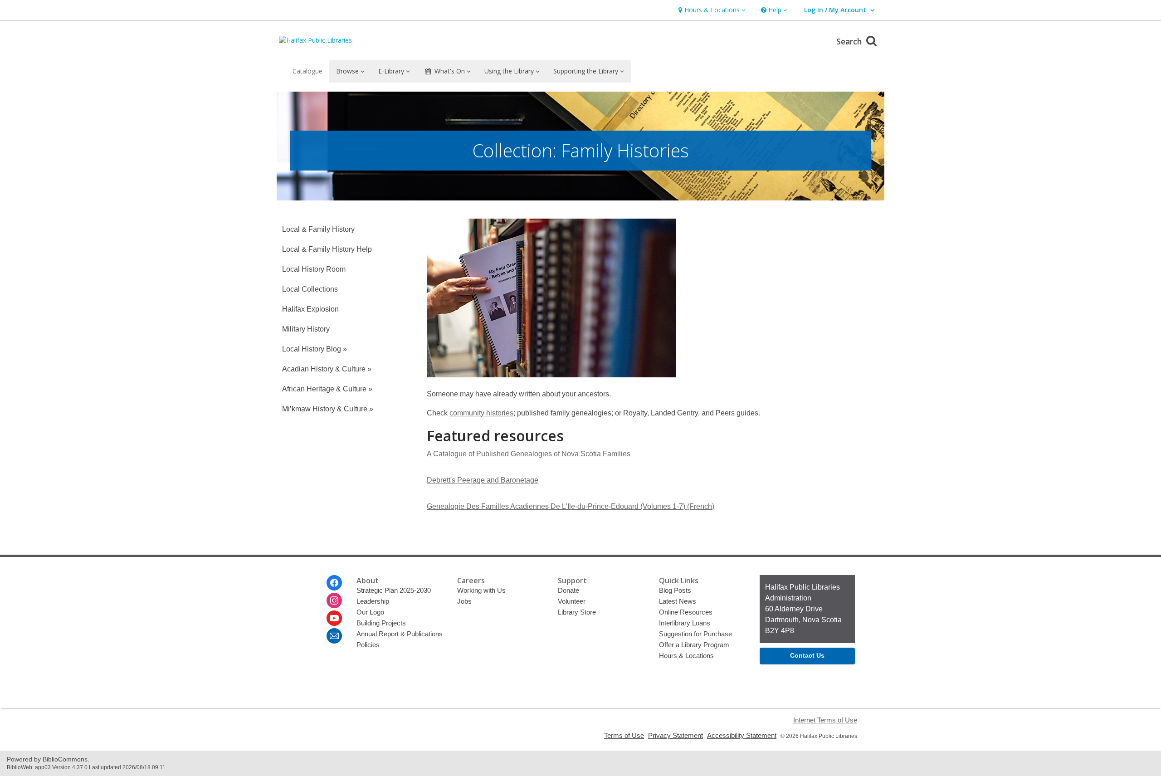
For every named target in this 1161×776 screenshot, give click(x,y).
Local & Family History (318, 229)
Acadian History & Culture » (326, 369)
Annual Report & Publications (399, 634)
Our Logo (370, 612)
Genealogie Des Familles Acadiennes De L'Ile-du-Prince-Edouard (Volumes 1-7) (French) (570, 506)
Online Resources (685, 612)
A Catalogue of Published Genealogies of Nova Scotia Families (528, 454)
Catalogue (307, 71)
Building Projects (381, 623)
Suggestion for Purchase (695, 634)
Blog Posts (675, 590)
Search (850, 41)
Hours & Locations (686, 655)
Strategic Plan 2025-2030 (393, 590)
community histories (481, 413)
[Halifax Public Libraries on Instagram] (334, 600)
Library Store (577, 612)
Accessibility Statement (741, 735)
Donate (568, 590)
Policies (368, 645)
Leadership (372, 601)
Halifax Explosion (310, 309)
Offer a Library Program (694, 645)
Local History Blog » (314, 349)
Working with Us (481, 590)
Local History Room (314, 269)
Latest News (677, 601)
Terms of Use (624, 735)
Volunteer (571, 601)
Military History (306, 329)
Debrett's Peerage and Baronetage (482, 480)
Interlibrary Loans (684, 623)
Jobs (464, 601)
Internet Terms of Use (825, 720)
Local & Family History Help (327, 249)
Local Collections (310, 289)
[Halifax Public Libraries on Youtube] (334, 618)
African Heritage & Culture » (327, 389)
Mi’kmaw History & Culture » (327, 409)
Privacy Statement (675, 735)
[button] (710, 10)
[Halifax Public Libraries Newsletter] (334, 636)
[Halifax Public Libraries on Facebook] (334, 583)
